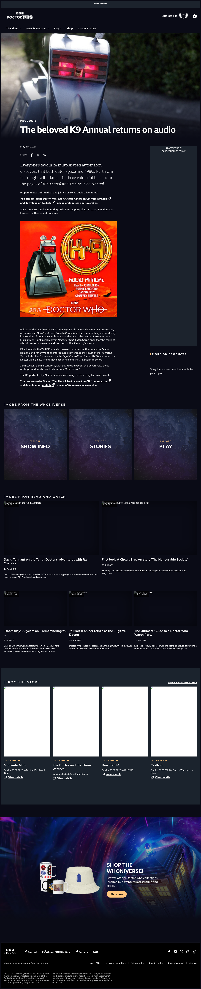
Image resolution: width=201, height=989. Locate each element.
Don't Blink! (110, 765)
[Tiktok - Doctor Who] (194, 952)
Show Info (35, 446)
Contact (32, 952)
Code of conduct (176, 963)
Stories (100, 446)
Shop (70, 28)
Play (56, 28)
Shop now (117, 894)
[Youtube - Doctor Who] (175, 952)
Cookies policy (156, 963)
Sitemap (193, 963)
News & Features (36, 28)
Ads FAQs (95, 963)
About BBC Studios (58, 952)
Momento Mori (15, 765)
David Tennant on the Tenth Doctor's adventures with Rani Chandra (46, 561)
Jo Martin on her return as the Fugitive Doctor (97, 632)
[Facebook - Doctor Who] (169, 952)
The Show (12, 28)
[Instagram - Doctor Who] (188, 952)
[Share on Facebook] (32, 155)
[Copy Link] (44, 155)
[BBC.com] (10, 953)
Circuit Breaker (87, 28)
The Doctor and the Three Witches (72, 767)
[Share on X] (38, 155)
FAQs (96, 952)
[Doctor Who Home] (20, 16)
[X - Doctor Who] (181, 952)
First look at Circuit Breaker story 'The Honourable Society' (145, 559)
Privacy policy (138, 963)
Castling (157, 765)
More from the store (182, 682)
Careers (83, 952)
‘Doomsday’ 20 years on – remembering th (35, 631)
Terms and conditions (115, 963)
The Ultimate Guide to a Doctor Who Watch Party (161, 632)
